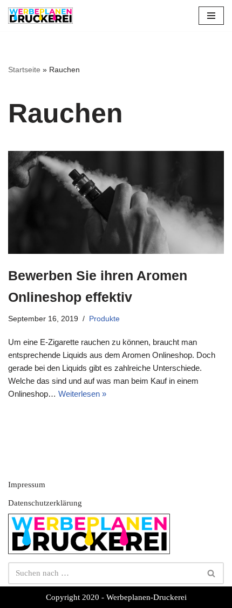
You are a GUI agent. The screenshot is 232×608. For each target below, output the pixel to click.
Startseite (24, 69)
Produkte (104, 319)
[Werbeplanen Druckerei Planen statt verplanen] (40, 16)
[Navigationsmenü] (211, 15)
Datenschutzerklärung (45, 503)
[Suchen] (212, 573)
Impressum (26, 484)
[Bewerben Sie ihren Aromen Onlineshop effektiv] (116, 202)
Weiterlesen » (82, 393)
